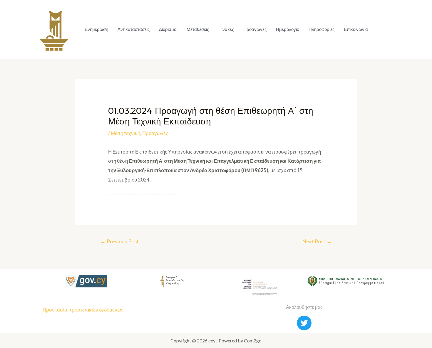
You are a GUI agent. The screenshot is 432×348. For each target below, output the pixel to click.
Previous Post (119, 241)
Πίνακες (226, 29)
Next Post (317, 241)
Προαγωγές (255, 29)
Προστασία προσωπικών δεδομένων (83, 310)
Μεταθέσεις (198, 29)
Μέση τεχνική (125, 133)
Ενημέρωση (96, 29)
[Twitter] (304, 323)
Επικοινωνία (356, 29)
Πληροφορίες (321, 29)
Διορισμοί (168, 29)
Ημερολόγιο (287, 29)
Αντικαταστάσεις (134, 29)
